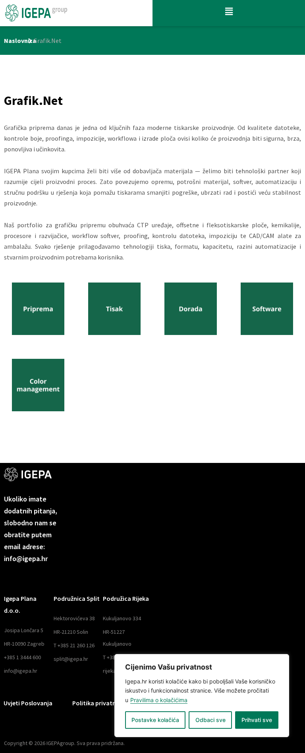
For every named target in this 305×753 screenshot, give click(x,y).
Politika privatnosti (99, 703)
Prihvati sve (256, 719)
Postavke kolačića (155, 719)
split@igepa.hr (71, 658)
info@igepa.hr (20, 670)
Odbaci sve (210, 719)
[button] (229, 11)
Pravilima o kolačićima (158, 700)
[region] (201, 695)
